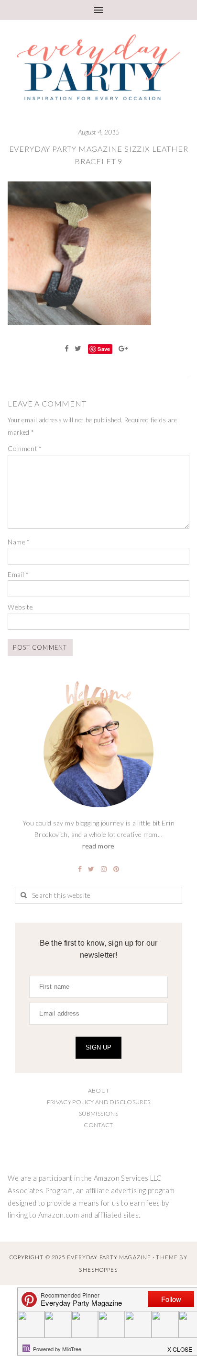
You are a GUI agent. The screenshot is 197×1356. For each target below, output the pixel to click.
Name (19, 542)
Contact (98, 1125)
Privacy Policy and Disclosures (99, 1102)
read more (98, 846)
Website (20, 607)
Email (18, 574)
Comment (25, 448)
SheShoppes (98, 1269)
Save (104, 348)
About (98, 1090)
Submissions (98, 1113)
